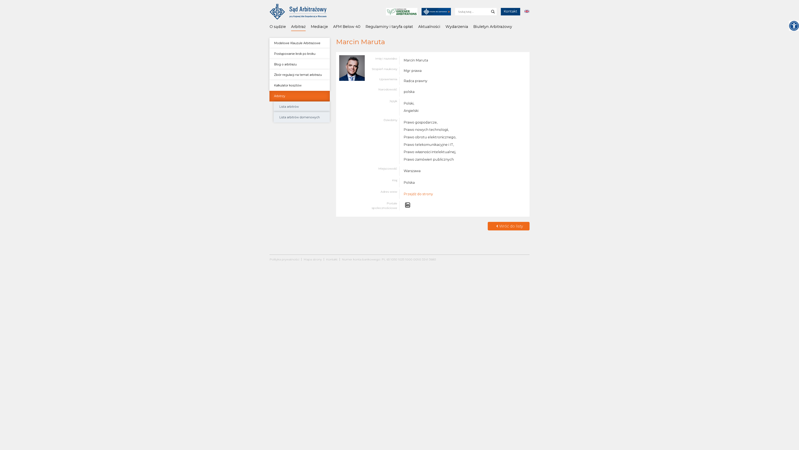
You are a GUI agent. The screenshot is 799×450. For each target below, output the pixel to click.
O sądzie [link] (278, 26)
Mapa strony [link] (313, 259)
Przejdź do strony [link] (418, 194)
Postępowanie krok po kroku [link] (294, 54)
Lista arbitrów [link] (289, 107)
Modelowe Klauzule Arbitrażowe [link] (297, 43)
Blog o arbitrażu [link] (285, 64)
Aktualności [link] (429, 26)
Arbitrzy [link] (279, 96)
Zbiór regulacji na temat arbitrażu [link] (298, 75)
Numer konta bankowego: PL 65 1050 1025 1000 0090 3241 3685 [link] (389, 259)
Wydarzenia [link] (456, 26)
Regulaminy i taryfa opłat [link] (389, 26)
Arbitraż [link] (298, 26)
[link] (794, 26)
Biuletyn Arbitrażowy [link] (492, 26)
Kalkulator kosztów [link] (287, 85)
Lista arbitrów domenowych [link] (299, 117)
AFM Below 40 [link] (346, 26)
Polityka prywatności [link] (284, 259)
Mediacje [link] (319, 26)
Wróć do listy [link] (510, 226)
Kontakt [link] (510, 11)
